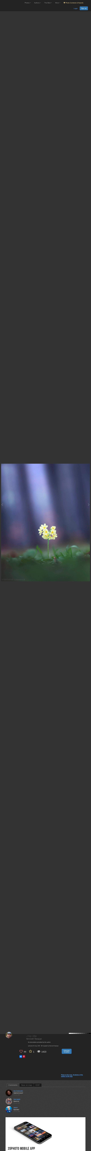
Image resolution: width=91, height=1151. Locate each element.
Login (76, 8)
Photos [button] (27, 3)
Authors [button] (37, 3)
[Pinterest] (24, 1056)
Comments (12, 1085)
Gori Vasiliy (17, 1099)
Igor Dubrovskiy (18, 1091)
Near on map (26, 1085)
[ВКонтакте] (20, 1056)
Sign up (83, 8)
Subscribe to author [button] (67, 1051)
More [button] (57, 3)
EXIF (38, 1085)
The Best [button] (47, 3)
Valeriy (16, 1107)
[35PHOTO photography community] (12, 3)
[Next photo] (89, 504)
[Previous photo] (2, 504)
